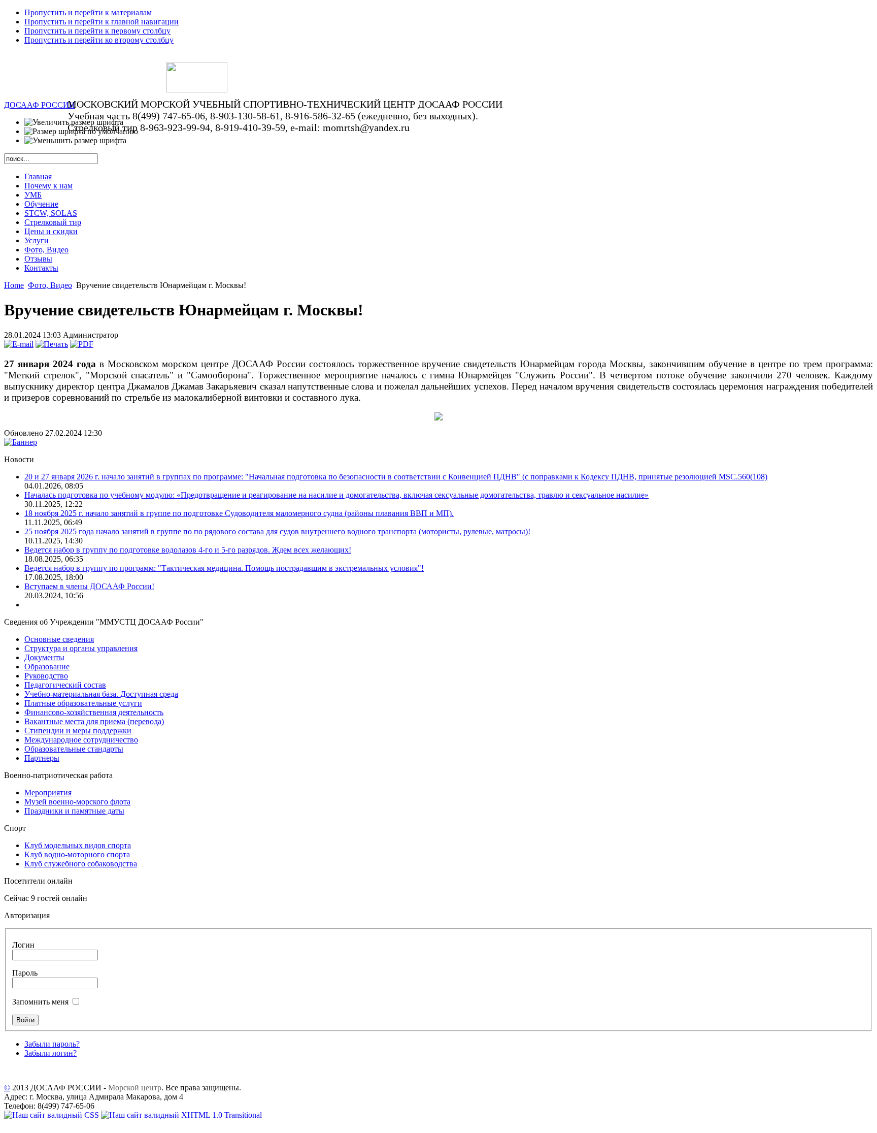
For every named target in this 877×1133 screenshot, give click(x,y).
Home (14, 285)
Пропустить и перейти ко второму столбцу (99, 40)
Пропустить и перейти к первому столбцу (97, 30)
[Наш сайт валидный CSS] (52, 1115)
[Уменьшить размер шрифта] (75, 140)
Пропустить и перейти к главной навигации (101, 21)
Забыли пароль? (52, 1044)
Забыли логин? (50, 1053)
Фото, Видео (50, 285)
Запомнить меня (41, 1001)
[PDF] (81, 344)
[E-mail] (18, 344)
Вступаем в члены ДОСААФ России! (89, 586)
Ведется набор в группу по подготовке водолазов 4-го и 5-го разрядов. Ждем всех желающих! (187, 549)
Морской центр (134, 1087)
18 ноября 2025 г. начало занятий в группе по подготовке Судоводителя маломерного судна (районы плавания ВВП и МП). (239, 513)
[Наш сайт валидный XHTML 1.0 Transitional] (181, 1115)
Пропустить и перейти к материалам (88, 12)
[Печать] (52, 344)
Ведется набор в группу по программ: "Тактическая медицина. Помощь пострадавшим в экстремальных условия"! (224, 568)
